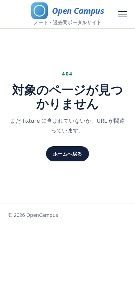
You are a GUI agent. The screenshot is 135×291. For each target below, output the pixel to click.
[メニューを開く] (122, 14)
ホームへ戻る (67, 153)
